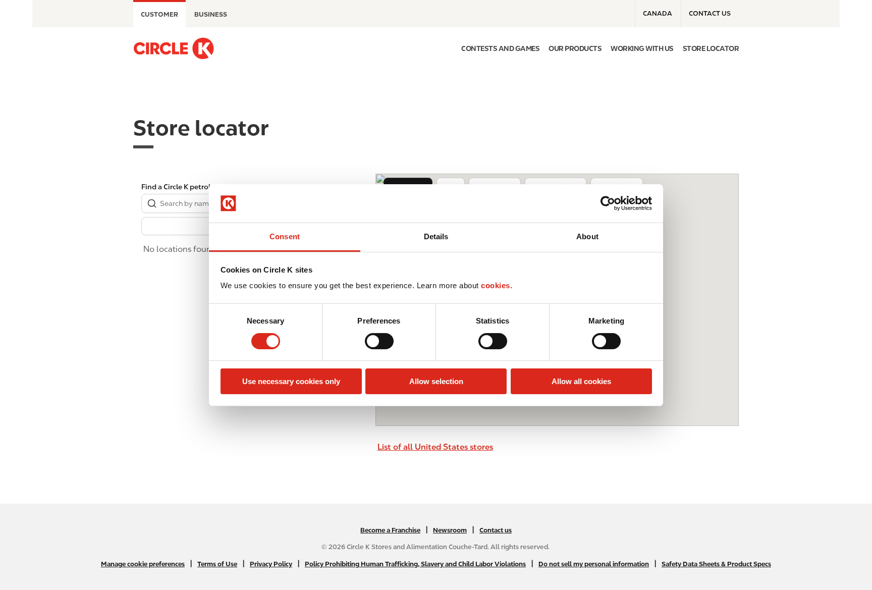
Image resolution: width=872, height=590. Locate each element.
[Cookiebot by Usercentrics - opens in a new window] (608, 203)
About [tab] (587, 236)
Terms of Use (217, 564)
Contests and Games (500, 48)
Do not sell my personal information (593, 564)
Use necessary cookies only (291, 381)
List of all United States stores (435, 447)
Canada (657, 13)
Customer (159, 14)
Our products (575, 48)
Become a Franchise (390, 530)
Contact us (710, 13)
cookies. (496, 285)
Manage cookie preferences (143, 564)
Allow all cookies (581, 381)
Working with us (642, 48)
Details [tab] (436, 236)
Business (210, 14)
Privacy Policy (271, 564)
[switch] (379, 341)
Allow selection (436, 381)
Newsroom (450, 530)
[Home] (173, 48)
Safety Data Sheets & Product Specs (716, 564)
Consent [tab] (284, 236)
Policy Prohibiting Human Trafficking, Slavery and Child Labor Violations (415, 564)
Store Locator (711, 48)
